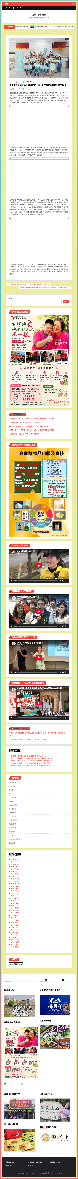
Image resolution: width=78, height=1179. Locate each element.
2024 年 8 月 (15, 918)
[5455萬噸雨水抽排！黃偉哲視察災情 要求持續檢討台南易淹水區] (41, 26)
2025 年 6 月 (15, 893)
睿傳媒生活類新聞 (20, 728)
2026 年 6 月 (15, 864)
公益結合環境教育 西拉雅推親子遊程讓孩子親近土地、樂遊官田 (31, 763)
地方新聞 (28, 82)
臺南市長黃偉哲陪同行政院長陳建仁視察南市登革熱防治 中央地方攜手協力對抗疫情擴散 (43, 287)
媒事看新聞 (12, 828)
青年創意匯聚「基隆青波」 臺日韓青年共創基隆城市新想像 (27, 739)
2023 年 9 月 (15, 944)
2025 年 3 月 (15, 901)
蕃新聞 (11, 801)
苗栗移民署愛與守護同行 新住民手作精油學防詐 (24, 434)
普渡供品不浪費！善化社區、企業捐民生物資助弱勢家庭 (28, 756)
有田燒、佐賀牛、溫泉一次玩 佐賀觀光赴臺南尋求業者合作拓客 (31, 761)
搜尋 (10, 298)
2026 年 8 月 (15, 859)
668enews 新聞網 (14, 839)
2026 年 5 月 (15, 866)
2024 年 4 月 (15, 927)
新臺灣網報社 (18, 414)
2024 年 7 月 (15, 920)
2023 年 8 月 (15, 947)
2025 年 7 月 (15, 891)
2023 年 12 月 (15, 937)
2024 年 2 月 (15, 932)
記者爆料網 (12, 812)
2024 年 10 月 (15, 913)
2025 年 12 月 (15, 879)
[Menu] (6, 4)
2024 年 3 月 (15, 930)
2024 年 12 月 (15, 908)
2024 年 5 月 (15, 925)
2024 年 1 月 (15, 935)
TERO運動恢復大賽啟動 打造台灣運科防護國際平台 (25, 422)
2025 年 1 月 (15, 905)
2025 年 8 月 (15, 888)
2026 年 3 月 (15, 871)
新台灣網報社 (13, 786)
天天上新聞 (12, 816)
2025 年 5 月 (15, 896)
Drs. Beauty (12, 835)
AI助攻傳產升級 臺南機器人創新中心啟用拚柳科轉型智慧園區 (31, 765)
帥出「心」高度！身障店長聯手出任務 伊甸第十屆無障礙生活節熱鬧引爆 (30, 284)
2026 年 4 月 (15, 869)
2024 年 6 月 (15, 922)
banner (19, 82)
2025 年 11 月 (15, 881)
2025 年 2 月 (15, 903)
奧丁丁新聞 (12, 809)
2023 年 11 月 (15, 939)
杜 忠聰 (11, 89)
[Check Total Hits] (16, 963)
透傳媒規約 (10, 1162)
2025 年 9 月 (15, 886)
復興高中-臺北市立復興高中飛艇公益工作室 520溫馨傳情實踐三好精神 (32, 430)
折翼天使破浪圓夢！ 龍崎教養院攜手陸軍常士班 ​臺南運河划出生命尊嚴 (31, 419)
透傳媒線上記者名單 (35, 1162)
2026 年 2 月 (15, 874)
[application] (39, 566)
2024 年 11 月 (15, 910)
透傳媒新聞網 (39, 15)
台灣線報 (12, 831)
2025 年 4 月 (15, 898)
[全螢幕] (66, 581)
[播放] (12, 581)
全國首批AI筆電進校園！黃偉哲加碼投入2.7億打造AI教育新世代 (29, 426)
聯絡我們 (9, 1165)
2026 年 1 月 (15, 876)
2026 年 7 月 (15, 862)
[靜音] (63, 581)
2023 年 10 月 (15, 942)
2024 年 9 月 (15, 915)
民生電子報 (12, 797)
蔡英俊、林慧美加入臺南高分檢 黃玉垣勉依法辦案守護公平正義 (31, 758)
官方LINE (31, 1165)
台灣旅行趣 (12, 824)
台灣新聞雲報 (13, 820)
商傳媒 (11, 790)
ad (12, 82)
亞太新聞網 (12, 843)
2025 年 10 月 (15, 883)
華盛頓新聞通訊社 (14, 782)
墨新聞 (11, 794)
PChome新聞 (13, 805)
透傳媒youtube (55, 1162)
